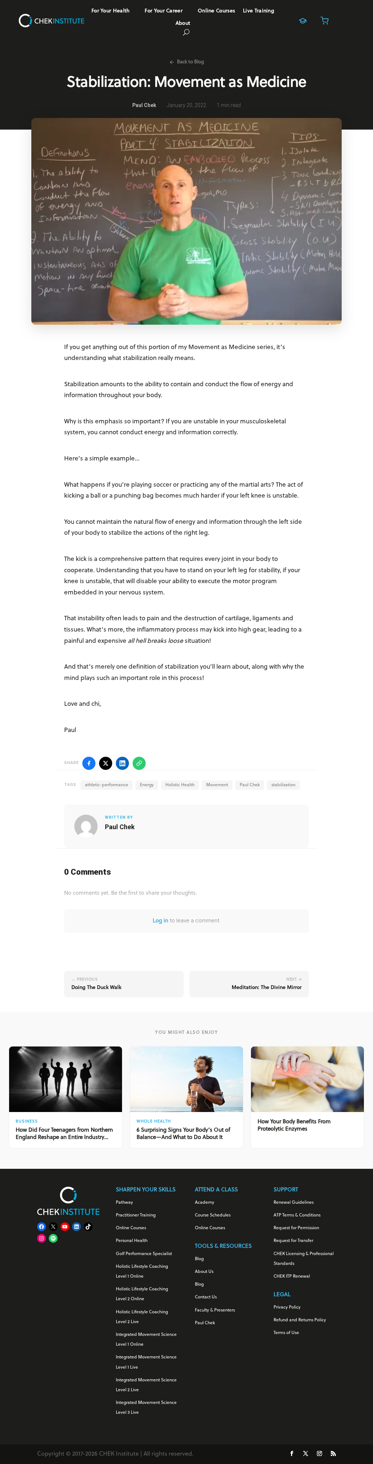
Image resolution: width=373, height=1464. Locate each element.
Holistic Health (180, 785)
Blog (199, 1259)
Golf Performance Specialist (144, 1254)
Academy (204, 1202)
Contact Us (206, 1297)
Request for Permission (296, 1228)
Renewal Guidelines (294, 1202)
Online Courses (216, 11)
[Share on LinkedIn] (122, 763)
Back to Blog (190, 62)
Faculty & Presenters (215, 1310)
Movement (217, 785)
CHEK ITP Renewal (292, 1276)
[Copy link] (139, 763)
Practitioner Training (136, 1215)
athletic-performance (106, 785)
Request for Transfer (293, 1240)
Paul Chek (250, 785)
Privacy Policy (287, 1307)
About (183, 23)
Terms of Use (286, 1333)
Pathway (124, 1202)
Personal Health (132, 1240)
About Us (204, 1271)
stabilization (283, 785)
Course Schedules (213, 1215)
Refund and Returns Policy (300, 1320)
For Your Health (110, 11)
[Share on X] (105, 763)
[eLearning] (302, 20)
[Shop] (324, 20)
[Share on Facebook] (88, 763)
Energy (147, 785)
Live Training (258, 11)
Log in (160, 921)
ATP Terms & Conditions (297, 1215)
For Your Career (163, 11)
